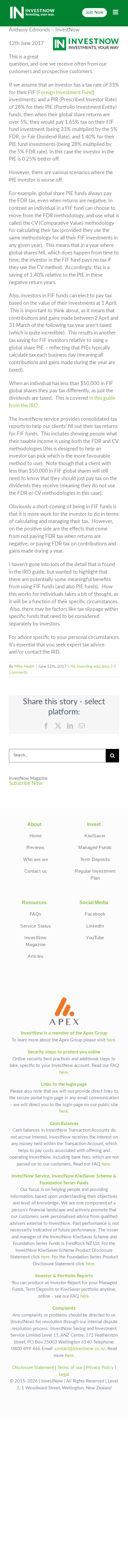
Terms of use (69, 1367)
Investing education (93, 667)
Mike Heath (24, 667)
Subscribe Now (25, 783)
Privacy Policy (100, 1367)
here (69, 1355)
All (73, 667)
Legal (64, 1374)
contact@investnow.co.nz (80, 1349)
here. (111, 1040)
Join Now (94, 12)
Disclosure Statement (33, 1367)
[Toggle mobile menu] (116, 12)
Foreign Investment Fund (65, 92)
